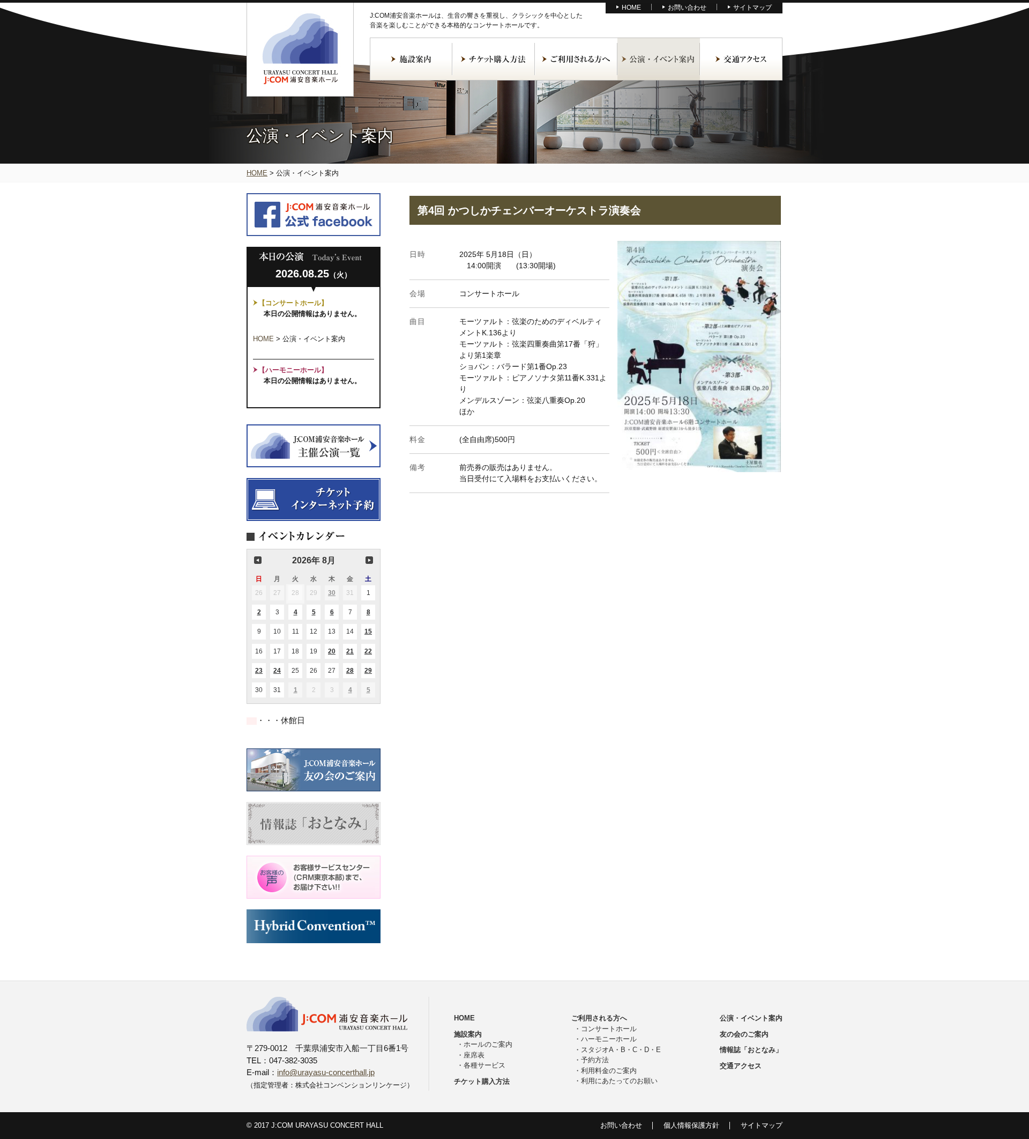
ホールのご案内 (488, 1044)
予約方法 (595, 1060)
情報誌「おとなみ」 (751, 1050)
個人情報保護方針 (691, 1125)
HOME (631, 7)
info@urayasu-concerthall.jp (326, 1072)
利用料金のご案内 (609, 1071)
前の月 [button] (257, 560)
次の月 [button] (369, 560)
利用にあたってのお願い (619, 1081)
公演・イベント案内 (658, 59)
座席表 (474, 1055)
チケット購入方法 (493, 59)
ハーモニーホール (609, 1039)
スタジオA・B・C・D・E (621, 1050)
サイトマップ (752, 7)
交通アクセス (741, 59)
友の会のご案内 (744, 1034)
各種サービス (484, 1065)
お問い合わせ (687, 7)
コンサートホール (609, 1029)
